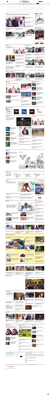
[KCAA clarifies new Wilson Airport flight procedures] (26, 94)
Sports (8, 223)
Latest (8, 45)
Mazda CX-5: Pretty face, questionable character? (24, 144)
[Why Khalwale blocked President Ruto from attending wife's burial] (39, 62)
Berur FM (30, 4)
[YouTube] (41, 355)
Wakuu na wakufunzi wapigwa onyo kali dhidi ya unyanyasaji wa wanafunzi (20, 321)
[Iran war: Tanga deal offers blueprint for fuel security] (8, 153)
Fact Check (9, 291)
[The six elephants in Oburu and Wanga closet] (8, 157)
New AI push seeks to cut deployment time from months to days (13, 128)
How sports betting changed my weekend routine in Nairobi (39, 103)
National (8, 81)
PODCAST (35, 3)
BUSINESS (16, 3)
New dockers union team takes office (12, 83)
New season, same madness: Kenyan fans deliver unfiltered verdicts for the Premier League (20, 232)
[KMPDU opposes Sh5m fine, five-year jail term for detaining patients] (10, 268)
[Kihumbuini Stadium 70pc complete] (10, 227)
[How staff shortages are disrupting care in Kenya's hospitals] (19, 296)
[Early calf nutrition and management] (34, 84)
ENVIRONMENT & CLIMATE (31, 3)
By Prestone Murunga (9, 15)
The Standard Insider (11, 234)
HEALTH (20, 3)
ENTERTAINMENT (24, 3)
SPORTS (22, 3)
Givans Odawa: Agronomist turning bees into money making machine (13, 138)
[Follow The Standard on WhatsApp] (48, 394)
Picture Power (9, 275)
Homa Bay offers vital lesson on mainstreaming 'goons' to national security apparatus (18, 175)
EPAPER (37, 3)
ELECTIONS (27, 3)
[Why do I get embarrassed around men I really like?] (34, 336)
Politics (8, 180)
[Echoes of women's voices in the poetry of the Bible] (8, 161)
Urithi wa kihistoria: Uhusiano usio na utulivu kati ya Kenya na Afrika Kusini (29, 321)
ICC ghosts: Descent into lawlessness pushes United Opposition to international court (20, 79)
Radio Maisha (23, 4)
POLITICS (14, 3)
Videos (8, 200)
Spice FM (27, 4)
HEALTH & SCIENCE (10, 264)
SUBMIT (21, 356)
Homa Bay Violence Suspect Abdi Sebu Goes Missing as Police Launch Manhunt (39, 24)
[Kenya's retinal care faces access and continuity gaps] (39, 268)
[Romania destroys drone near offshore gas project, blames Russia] (28, 307)
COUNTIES (12, 3)
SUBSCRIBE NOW (40, 1)
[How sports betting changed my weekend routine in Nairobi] (34, 103)
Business (8, 116)
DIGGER (39, 3)
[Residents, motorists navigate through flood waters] (15, 283)
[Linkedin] (37, 355)
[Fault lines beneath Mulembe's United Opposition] (15, 22)
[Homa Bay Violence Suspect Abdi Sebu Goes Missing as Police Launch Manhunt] (39, 19)
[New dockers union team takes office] (38, 121)
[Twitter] (32, 355)
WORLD (18, 3)
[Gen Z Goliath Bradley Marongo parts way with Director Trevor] (8, 338)
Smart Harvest (22, 325)
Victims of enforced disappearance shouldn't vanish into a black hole (9, 175)
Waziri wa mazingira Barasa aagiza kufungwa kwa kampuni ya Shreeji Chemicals (10, 320)
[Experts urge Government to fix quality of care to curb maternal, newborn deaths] (20, 268)
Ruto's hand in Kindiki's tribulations (10, 78)
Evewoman (35, 325)
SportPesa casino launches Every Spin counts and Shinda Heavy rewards (40, 93)
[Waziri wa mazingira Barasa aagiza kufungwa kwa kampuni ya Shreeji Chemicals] (10, 316)
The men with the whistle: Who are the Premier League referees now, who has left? (29, 232)
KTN (20, 4)
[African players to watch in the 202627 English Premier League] (39, 227)
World (27, 275)
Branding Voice (36, 81)
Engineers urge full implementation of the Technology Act (13, 133)
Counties (34, 116)
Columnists (9, 172)
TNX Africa (9, 325)
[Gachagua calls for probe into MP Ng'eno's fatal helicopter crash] (29, 62)
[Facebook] (27, 355)
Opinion (8, 150)
